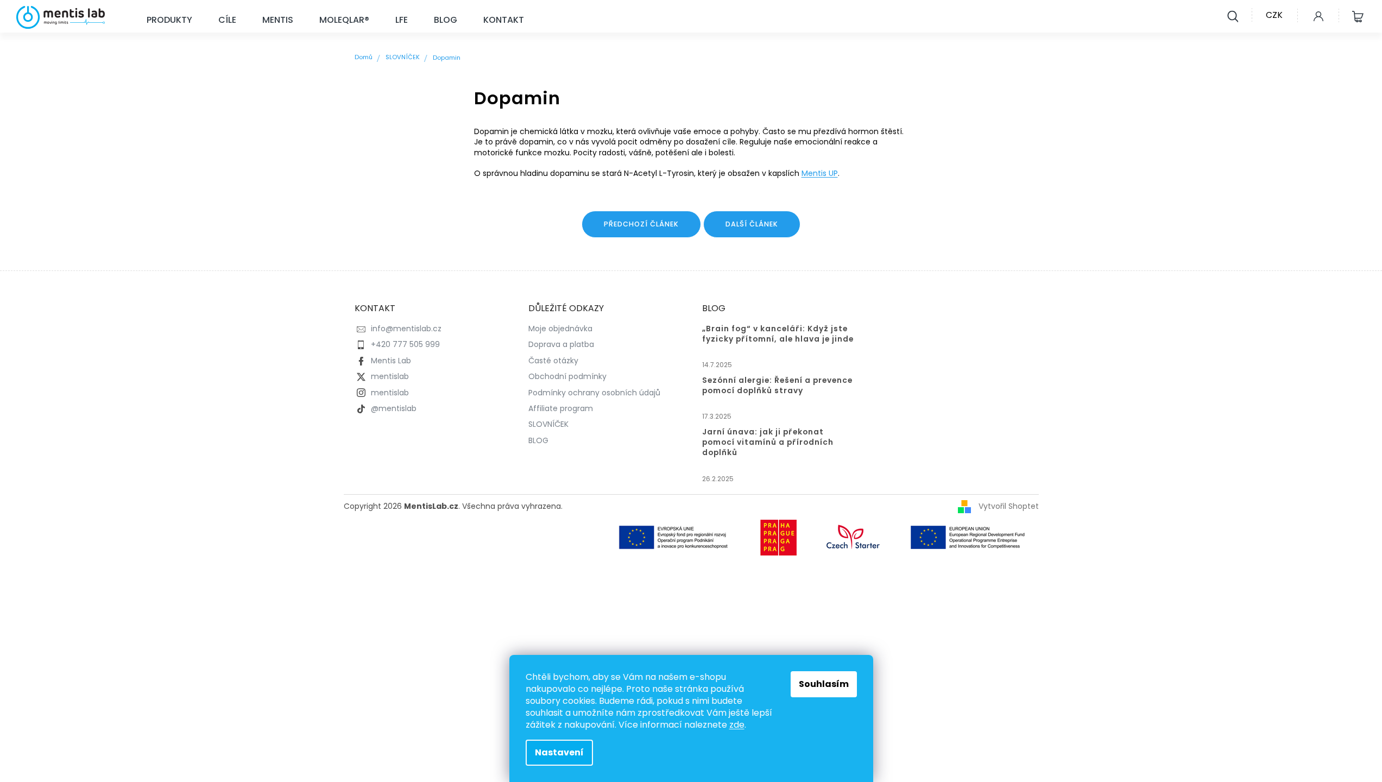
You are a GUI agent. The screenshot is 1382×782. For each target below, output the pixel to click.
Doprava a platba (561, 344)
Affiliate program (560, 408)
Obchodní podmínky (567, 376)
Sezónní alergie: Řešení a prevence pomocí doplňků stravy (777, 385)
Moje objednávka (560, 328)
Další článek (751, 224)
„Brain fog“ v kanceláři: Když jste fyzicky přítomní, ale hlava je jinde (778, 334)
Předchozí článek (641, 224)
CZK (1274, 15)
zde (736, 724)
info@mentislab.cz (406, 328)
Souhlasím (824, 684)
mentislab (390, 376)
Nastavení (559, 752)
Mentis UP (820, 173)
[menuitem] (169, 20)
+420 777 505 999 (405, 344)
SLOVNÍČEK (548, 424)
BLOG (538, 440)
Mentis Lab (391, 360)
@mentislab (394, 408)
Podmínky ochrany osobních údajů (594, 392)
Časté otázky (553, 360)
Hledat (1232, 15)
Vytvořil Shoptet (1009, 506)
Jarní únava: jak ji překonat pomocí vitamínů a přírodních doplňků (768, 442)
